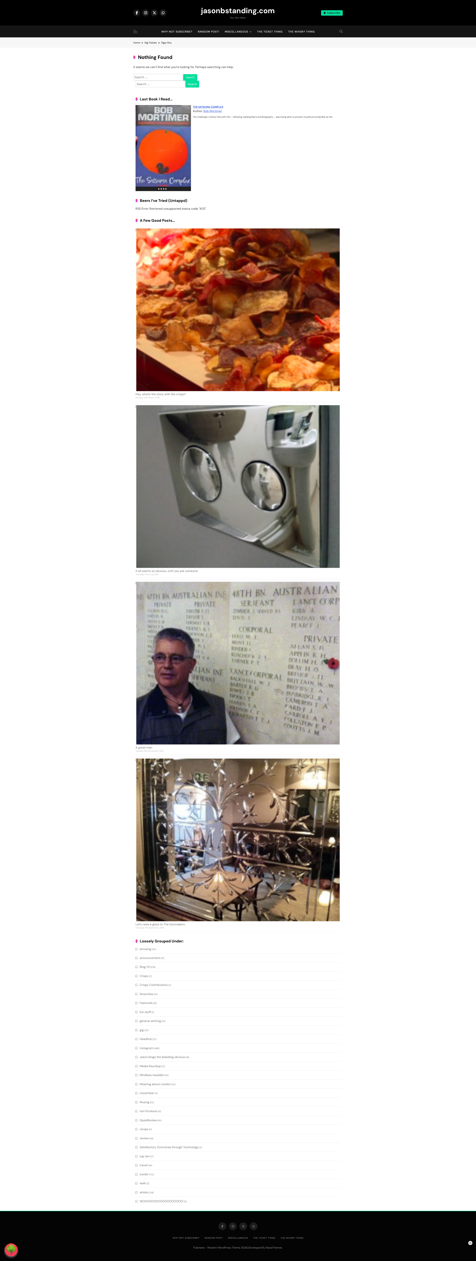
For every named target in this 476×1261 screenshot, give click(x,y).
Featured (146, 1003)
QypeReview (148, 1120)
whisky (144, 1192)
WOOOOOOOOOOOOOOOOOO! (161, 1201)
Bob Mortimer (212, 111)
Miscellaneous (236, 31)
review (144, 1138)
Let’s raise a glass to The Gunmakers (160, 924)
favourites (146, 994)
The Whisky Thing (301, 31)
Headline (146, 1039)
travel (143, 1165)
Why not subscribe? (176, 31)
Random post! (208, 31)
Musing (144, 1102)
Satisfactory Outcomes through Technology (169, 1147)
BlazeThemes (274, 1247)
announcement (150, 958)
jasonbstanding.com (238, 10)
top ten (144, 1156)
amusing (145, 949)
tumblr (144, 1174)
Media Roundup (150, 1066)
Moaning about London (155, 1084)
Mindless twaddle (152, 1075)
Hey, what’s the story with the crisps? (161, 394)
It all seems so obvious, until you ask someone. (167, 571)
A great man (144, 747)
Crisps (144, 976)
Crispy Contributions (154, 985)
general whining (150, 1021)
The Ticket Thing (270, 31)
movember (147, 1093)
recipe (144, 1129)
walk (143, 1183)
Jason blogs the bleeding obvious (162, 1057)
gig (142, 1030)
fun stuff (145, 1012)
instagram (146, 1048)
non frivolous (148, 1111)
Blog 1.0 (145, 967)
